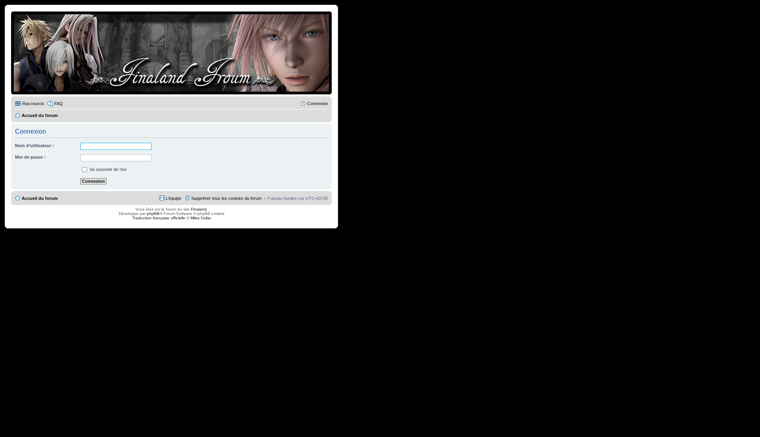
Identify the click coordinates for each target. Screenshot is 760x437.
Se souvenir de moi (107, 169)
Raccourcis (33, 103)
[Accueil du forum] (171, 53)
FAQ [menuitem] (58, 103)
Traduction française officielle (158, 218)
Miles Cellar (200, 218)
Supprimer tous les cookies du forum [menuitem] (226, 198)
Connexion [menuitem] (317, 103)
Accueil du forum (40, 198)
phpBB (153, 213)
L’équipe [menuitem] (173, 198)
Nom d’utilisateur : (34, 145)
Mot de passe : (30, 157)
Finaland (199, 209)
